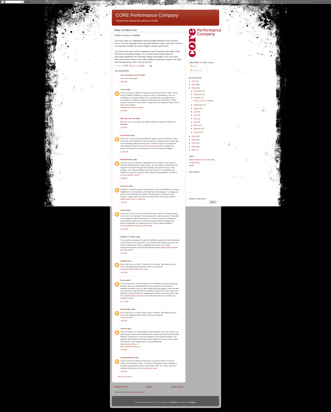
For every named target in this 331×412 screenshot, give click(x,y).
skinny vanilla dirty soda (147, 368)
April (196, 122)
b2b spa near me (127, 118)
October (197, 98)
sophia (123, 329)
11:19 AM (124, 229)
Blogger (193, 402)
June (196, 115)
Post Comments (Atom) (135, 392)
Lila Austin (125, 135)
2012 (194, 136)
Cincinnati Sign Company (133, 296)
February (198, 129)
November (198, 94)
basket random (172, 247)
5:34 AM (123, 350)
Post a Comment (124, 377)
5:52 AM (123, 82)
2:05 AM (123, 111)
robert (123, 210)
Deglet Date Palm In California (132, 199)
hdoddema (174, 402)
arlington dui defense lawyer (131, 107)
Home (149, 386)
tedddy (123, 261)
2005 (194, 150)
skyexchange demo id (129, 344)
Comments (196, 70)
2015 (194, 81)
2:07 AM (123, 127)
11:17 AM (124, 301)
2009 (194, 147)
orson (123, 89)
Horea (123, 280)
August (197, 108)
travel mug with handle (153, 146)
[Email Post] (150, 66)
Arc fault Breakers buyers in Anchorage (136, 226)
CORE (191, 166)
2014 (194, 85)
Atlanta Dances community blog (202, 160)
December (198, 91)
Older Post (177, 386)
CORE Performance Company (147, 15)
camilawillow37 (127, 358)
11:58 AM (124, 152)
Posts (194, 66)
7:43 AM (123, 202)
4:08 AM (123, 372)
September (198, 105)
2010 (194, 143)
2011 (194, 140)
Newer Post (120, 386)
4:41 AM (123, 253)
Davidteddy (125, 309)
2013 (194, 88)
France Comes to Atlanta (203, 101)
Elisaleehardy (126, 159)
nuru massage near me (130, 75)
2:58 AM (123, 178)
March (196, 125)
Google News (194, 163)
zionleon (124, 186)
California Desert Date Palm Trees (134, 269)
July (195, 112)
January (197, 132)
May (196, 119)
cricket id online (126, 317)
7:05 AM (123, 321)
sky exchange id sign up (130, 347)
